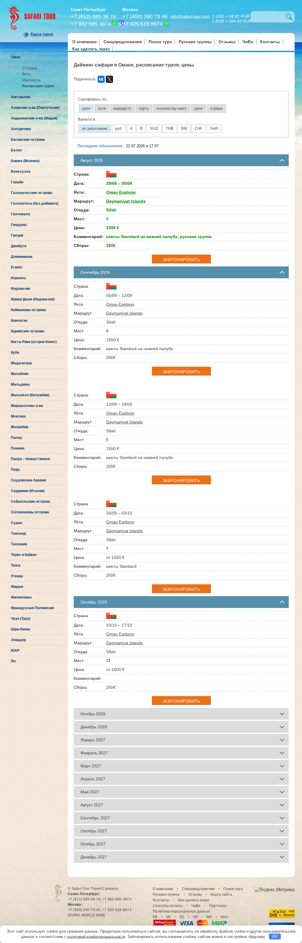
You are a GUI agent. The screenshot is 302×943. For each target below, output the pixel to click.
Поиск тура (160, 41)
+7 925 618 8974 (142, 24)
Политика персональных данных (181, 911)
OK (275, 936)
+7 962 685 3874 (91, 24)
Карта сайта (221, 894)
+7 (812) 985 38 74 (93, 17)
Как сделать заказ (91, 48)
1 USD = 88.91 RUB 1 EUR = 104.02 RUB (232, 18)
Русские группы (195, 41)
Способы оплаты (168, 906)
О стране (29, 68)
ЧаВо (247, 41)
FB (155, 917)
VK (168, 917)
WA (209, 917)
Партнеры (218, 906)
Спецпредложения (123, 41)
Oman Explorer (121, 192)
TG (181, 917)
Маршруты (31, 80)
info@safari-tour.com (190, 16)
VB (195, 917)
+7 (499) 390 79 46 (145, 17)
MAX (225, 917)
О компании (84, 41)
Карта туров (42, 34)
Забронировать (181, 259)
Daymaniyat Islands (126, 201)
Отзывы (227, 41)
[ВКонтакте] (101, 79)
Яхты (26, 74)
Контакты (270, 41)
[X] (109, 79)
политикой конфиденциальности (96, 936)
